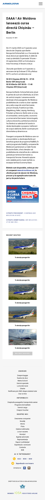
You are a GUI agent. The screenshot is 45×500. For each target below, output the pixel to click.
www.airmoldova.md (25, 170)
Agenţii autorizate (22, 437)
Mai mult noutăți (22, 353)
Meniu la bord (23, 381)
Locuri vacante (22, 432)
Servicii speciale (22, 383)
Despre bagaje (22, 375)
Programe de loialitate (22, 405)
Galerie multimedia (22, 429)
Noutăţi (22, 421)
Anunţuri (23, 434)
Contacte (22, 447)
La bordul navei (22, 386)
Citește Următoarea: (22, 221)
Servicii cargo (22, 407)
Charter (22, 388)
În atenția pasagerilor (22, 257)
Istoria (22, 424)
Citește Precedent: (21, 214)
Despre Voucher (22, 410)
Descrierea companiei (22, 418)
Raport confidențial (22, 442)
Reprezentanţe (22, 439)
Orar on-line (22, 394)
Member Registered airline (23, 492)
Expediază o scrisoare (22, 445)
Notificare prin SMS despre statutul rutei (22, 391)
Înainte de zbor (22, 378)
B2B (22, 450)
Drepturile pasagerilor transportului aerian (23, 402)
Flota (22, 426)
